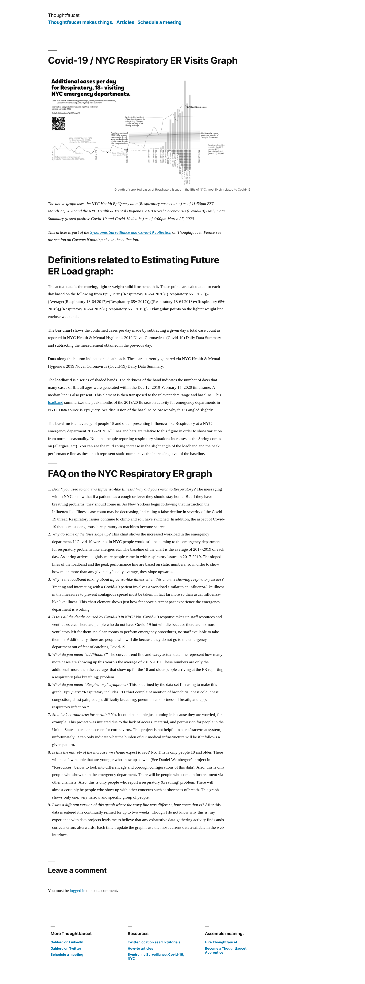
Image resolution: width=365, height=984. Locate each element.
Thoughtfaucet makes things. (80, 22)
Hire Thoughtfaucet (221, 942)
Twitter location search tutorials (154, 942)
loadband (55, 402)
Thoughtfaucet (64, 15)
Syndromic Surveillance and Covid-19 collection (130, 232)
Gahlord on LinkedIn (67, 942)
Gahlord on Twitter (66, 948)
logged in (77, 890)
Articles (125, 22)
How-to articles (140, 948)
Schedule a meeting (159, 22)
